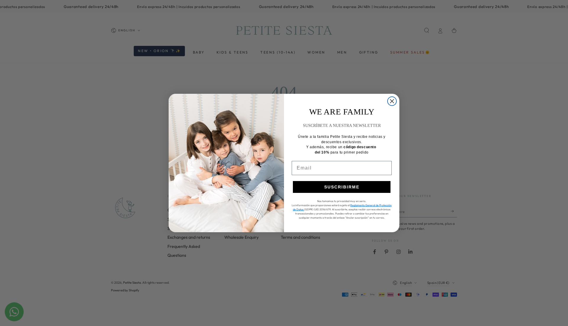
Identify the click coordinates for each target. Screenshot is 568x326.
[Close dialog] (392, 101)
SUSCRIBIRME (341, 187)
